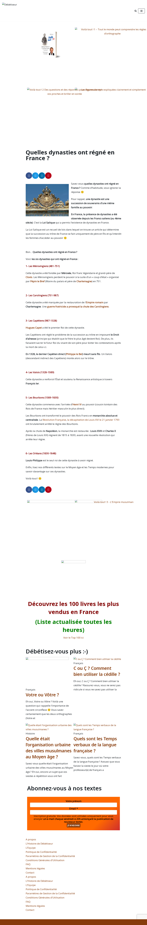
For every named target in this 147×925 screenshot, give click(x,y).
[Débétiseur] (23, 11)
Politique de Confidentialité (41, 852)
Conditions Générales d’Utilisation (45, 860)
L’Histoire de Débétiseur (39, 843)
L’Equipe (31, 847)
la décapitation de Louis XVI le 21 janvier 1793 (93, 419)
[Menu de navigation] (141, 10)
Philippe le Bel (74, 354)
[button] (29, 175)
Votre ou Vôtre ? (42, 695)
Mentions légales (35, 868)
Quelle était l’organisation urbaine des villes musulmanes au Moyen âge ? (48, 748)
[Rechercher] (136, 11)
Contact (30, 872)
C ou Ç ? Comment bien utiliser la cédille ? (97, 671)
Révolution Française (54, 419)
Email (73, 808)
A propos (31, 839)
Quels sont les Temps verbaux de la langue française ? (95, 745)
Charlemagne (84, 281)
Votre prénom (73, 801)
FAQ (28, 864)
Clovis (29, 277)
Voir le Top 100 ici (73, 637)
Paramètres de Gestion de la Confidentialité (50, 856)
